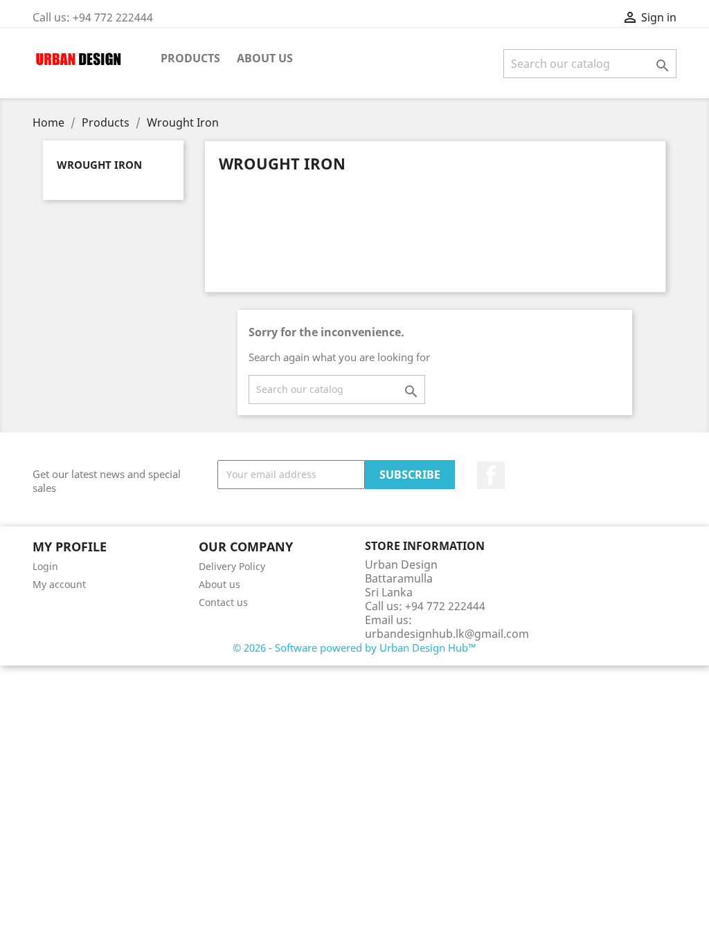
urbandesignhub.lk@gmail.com (447, 633)
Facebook (491, 475)
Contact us (223, 602)
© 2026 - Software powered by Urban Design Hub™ (354, 647)
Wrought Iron (99, 165)
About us (265, 58)
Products (190, 58)
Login (45, 566)
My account (59, 584)
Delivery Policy (232, 566)
